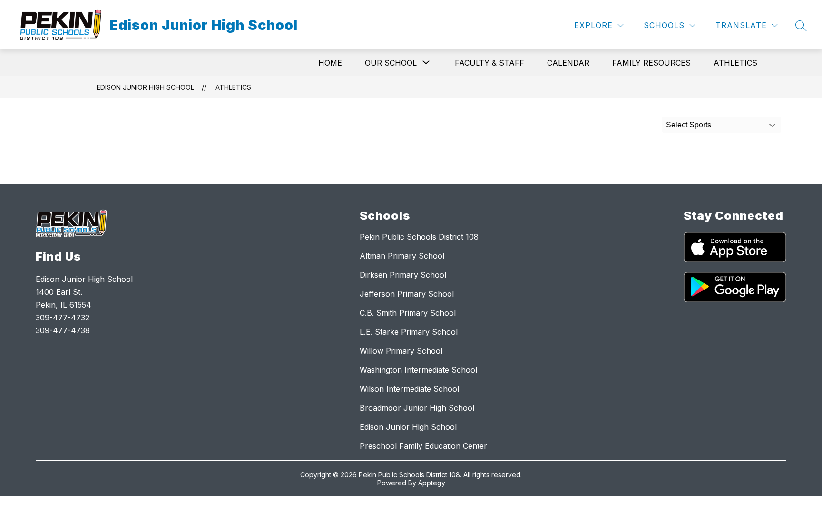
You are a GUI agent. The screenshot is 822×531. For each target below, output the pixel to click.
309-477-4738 (63, 330)
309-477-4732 (62, 317)
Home (330, 63)
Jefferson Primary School (407, 294)
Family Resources (651, 63)
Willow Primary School (401, 351)
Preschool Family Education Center (423, 446)
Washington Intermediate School (418, 370)
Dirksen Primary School (403, 275)
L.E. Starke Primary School (409, 332)
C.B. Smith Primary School (408, 313)
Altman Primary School (402, 256)
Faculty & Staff (489, 63)
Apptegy (431, 483)
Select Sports (688, 125)
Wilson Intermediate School (409, 389)
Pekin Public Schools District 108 (419, 236)
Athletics (735, 63)
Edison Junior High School (145, 87)
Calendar (568, 63)
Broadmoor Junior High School (417, 408)
